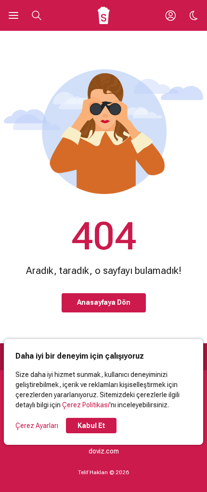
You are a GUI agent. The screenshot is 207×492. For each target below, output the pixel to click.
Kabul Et (91, 425)
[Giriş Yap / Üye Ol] (170, 15)
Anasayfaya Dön (103, 302)
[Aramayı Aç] (36, 15)
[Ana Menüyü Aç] (13, 15)
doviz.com (104, 451)
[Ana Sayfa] (104, 15)
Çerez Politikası (85, 405)
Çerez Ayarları (36, 425)
